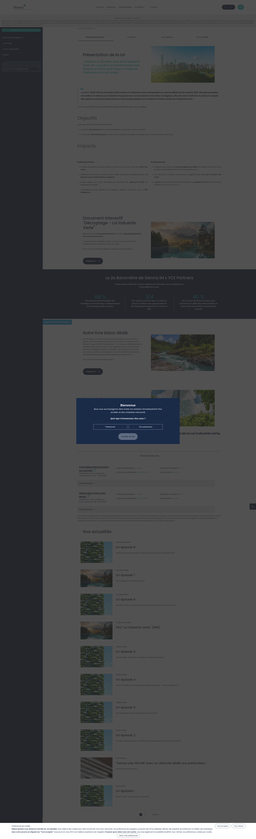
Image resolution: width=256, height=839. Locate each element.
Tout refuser (238, 826)
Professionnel (110, 427)
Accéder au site (128, 437)
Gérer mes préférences (128, 835)
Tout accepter (222, 826)
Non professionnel (145, 427)
